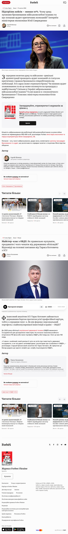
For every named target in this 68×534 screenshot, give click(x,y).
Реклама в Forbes (19, 514)
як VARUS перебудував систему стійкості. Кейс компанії (38, 216)
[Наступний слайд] (64, 194)
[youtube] (65, 445)
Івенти (16, 489)
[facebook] (54, 445)
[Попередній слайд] (60, 399)
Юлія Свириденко (7, 186)
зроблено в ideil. (60, 530)
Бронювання (18, 186)
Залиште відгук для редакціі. (12, 179)
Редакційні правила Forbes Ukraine (13, 502)
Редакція (5, 505)
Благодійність (6, 517)
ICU (16, 392)
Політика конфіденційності (11, 496)
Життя (54, 222)
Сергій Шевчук (11, 25)
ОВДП (11, 392)
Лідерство (30, 220)
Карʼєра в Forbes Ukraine (9, 486)
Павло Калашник (12, 254)
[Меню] (65, 2)
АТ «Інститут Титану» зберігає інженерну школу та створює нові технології (13, 217)
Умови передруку (7, 493)
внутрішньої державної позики (31, 330)
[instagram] (58, 445)
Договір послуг (7, 489)
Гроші (14, 8)
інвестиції (5, 392)
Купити (28, 123)
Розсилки (19, 493)
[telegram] (61, 445)
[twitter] (50, 445)
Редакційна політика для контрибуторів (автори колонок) (15, 509)
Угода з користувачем (18, 483)
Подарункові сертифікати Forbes (13, 520)
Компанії (4, 222)
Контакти (5, 483)
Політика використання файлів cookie (14, 499)
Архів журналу (6, 514)
